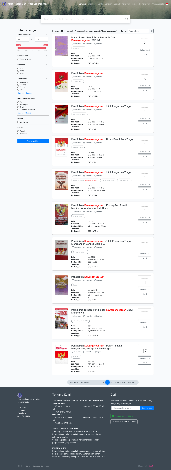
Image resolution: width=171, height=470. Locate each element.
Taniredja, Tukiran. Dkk (80, 321)
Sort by (124, 31)
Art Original (24, 105)
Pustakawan (144, 4)
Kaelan (75, 285)
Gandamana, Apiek (79, 114)
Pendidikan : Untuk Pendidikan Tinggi (102, 139)
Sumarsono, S (77, 81)
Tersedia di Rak (26, 59)
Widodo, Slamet (78, 216)
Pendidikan (87, 73)
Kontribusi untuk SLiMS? (125, 421)
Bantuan (108, 4)
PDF (21, 68)
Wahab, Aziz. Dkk (78, 48)
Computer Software (27, 109)
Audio (22, 71)
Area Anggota (158, 4)
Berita (100, 4)
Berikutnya (120, 382)
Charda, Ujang (78, 147)
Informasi (92, 4)
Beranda (82, 4)
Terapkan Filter (33, 141)
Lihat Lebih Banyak (24, 93)
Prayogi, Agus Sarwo (79, 252)
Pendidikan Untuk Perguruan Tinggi (101, 106)
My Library (24, 122)
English (22, 131)
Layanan (21, 410)
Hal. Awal (74, 382)
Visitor (134, 4)
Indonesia (23, 133)
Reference (24, 82)
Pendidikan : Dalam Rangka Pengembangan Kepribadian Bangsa (96, 347)
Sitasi (145, 55)
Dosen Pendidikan (85, 180)
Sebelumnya (86, 382)
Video (22, 73)
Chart (22, 107)
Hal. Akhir (132, 382)
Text (21, 90)
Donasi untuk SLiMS (124, 416)
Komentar (77, 43)
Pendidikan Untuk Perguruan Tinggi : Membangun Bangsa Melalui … (101, 242)
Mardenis (76, 356)
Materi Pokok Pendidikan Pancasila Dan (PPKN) (93, 39)
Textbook (23, 85)
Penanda (89, 43)
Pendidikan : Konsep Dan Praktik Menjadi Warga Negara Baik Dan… (99, 206)
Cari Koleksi (147, 408)
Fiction (22, 87)
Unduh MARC (145, 50)
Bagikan (99, 43)
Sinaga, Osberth (124, 180)
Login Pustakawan (122, 4)
